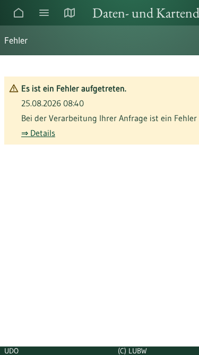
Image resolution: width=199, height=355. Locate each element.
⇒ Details (38, 133)
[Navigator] (44, 12)
